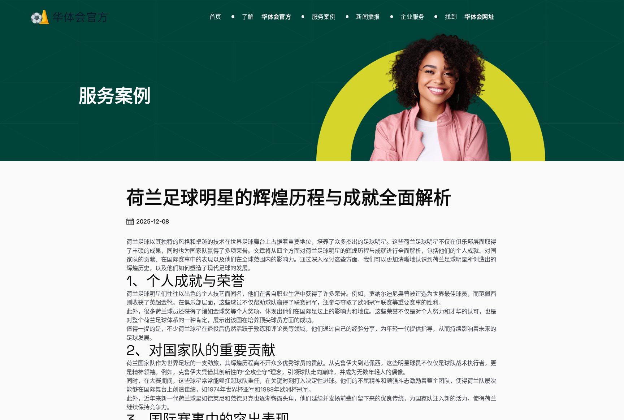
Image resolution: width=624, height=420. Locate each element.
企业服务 (412, 16)
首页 (215, 16)
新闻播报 (368, 16)
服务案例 (323, 16)
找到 (469, 16)
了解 (266, 16)
